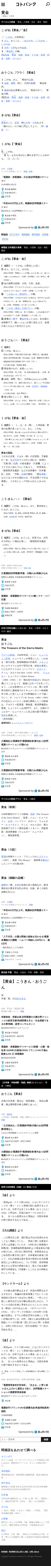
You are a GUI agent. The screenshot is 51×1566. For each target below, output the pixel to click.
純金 (27, 55)
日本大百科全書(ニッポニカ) (13, 628)
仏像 (31, 79)
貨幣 (13, 83)
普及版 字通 (6, 972)
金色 (24, 319)
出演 (10, 821)
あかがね (28, 41)
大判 (6, 48)
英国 (3, 856)
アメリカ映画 (8, 655)
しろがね (5, 44)
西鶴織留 (43, 386)
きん (6, 41)
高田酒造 (26, 235)
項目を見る (20, 998)
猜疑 (34, 680)
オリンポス (14, 235)
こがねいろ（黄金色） (17, 294)
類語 (4, 55)
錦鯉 (3, 885)
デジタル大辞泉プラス (11, 799)
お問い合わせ (34, 1552)
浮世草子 (35, 386)
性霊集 (11, 517)
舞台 (45, 860)
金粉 (8, 58)
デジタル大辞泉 (8, 22)
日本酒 (45, 235)
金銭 (6, 83)
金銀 (20, 55)
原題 (32, 814)
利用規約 (4, 1552)
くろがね (40, 41)
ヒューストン (18, 723)
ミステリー (42, 856)
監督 (8, 658)
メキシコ (43, 662)
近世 (17, 122)
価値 (6, 90)
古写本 (15, 460)
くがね (9, 37)
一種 (13, 319)
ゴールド (16, 58)
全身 (17, 885)
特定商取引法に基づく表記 (18, 1552)
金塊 (43, 55)
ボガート (41, 669)
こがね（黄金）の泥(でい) (19, 308)
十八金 (35, 55)
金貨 (24, 48)
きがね (5, 239)
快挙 (3, 715)
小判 (13, 48)
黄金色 (9, 51)
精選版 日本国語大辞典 (11, 247)
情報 (25, 171)
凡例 (30, 171)
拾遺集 (42, 474)
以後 (23, 474)
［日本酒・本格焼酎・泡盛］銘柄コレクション (22, 1082)
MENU (3, 4)
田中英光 (36, 235)
